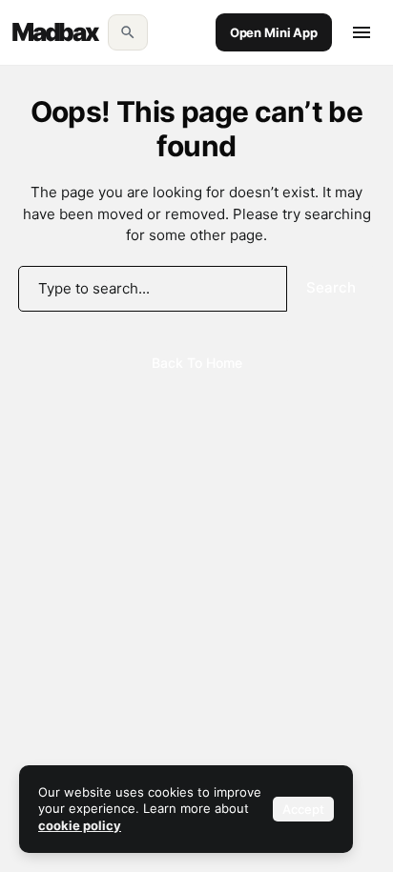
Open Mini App (274, 32)
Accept (303, 809)
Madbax (54, 32)
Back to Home (197, 363)
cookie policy (79, 825)
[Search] (128, 32)
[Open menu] (361, 32)
